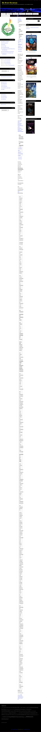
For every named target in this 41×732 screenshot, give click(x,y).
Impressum (36, 13)
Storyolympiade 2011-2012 (24, 714)
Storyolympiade (16, 714)
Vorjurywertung (19, 716)
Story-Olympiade (24, 712)
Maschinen (25, 711)
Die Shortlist (3, 44)
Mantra (24, 729)
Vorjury (22, 129)
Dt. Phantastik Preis (4, 83)
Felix (25, 709)
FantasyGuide (20, 695)
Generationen (28, 709)
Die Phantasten (4, 94)
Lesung (22, 711)
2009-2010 (3, 707)
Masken (19, 129)
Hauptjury (12, 711)
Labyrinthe (18, 711)
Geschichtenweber (4, 96)
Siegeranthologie (12, 712)
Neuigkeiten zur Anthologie (5, 41)
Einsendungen (22, 709)
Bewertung (19, 124)
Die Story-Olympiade (9, 3)
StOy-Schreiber (29, 13)
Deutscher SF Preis (4, 82)
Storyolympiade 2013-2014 (33, 714)
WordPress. (28, 729)
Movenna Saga (4, 104)
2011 (21, 694)
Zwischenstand (5, 719)
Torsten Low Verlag (4, 97)
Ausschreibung (20, 153)
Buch (6, 709)
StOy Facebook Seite (4, 86)
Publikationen (22, 13)
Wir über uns (16, 13)
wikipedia (3, 89)
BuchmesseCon (13, 709)
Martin (20, 39)
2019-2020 (29, 707)
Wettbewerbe (20, 47)
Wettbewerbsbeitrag (21, 131)
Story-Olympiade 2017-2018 (9, 714)
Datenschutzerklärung (5, 15)
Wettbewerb (9, 13)
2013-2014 (11, 707)
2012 (18, 122)
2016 (19, 707)
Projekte (19, 155)
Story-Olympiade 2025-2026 (5, 47)
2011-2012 (19, 121)
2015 (14, 707)
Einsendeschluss (20, 125)
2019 (26, 707)
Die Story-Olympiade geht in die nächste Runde (8, 51)
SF (18, 699)
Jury (18, 42)
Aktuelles (3, 13)
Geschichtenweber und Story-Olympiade (7, 76)
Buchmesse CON (9, 709)
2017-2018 (23, 707)
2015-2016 (17, 707)
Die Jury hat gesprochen (8, 59)
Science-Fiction (20, 698)
